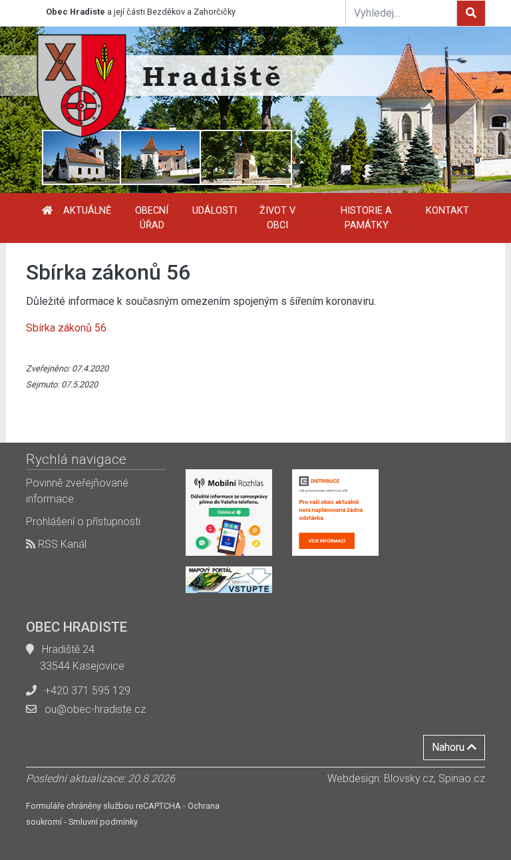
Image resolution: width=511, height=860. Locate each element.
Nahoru (449, 747)
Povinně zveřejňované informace (77, 491)
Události (214, 210)
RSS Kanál (60, 544)
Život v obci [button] (277, 218)
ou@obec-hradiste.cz (95, 709)
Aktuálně (87, 210)
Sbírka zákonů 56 (66, 328)
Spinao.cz (461, 778)
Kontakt (447, 210)
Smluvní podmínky (103, 822)
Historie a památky (366, 218)
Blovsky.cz (409, 778)
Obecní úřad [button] (151, 218)
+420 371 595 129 (87, 690)
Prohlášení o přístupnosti (83, 521)
